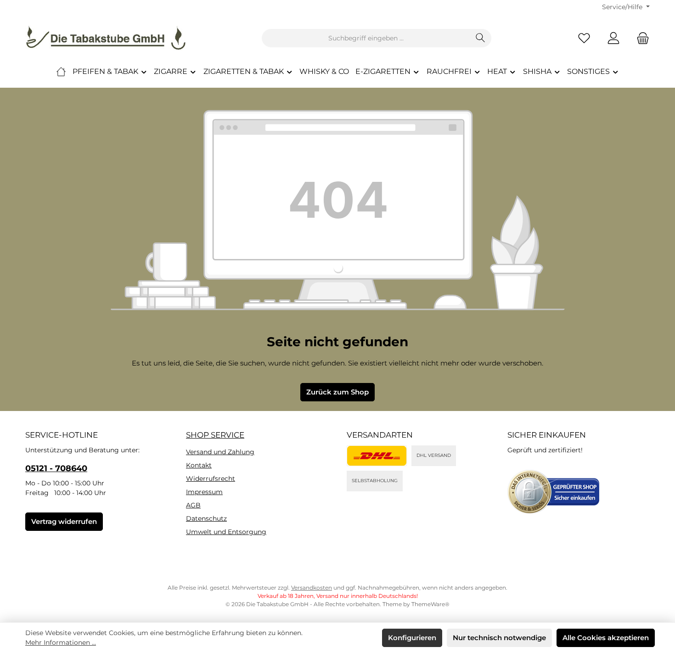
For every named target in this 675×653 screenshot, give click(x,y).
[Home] (61, 71)
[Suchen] (480, 38)
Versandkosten (311, 587)
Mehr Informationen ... (60, 642)
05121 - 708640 (56, 468)
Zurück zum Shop (337, 392)
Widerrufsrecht (210, 478)
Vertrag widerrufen (64, 521)
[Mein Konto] (613, 38)
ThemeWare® (430, 604)
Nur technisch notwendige (499, 637)
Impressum (204, 492)
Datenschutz (206, 518)
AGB (193, 505)
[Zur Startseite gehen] (105, 38)
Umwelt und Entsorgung (226, 532)
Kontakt (199, 465)
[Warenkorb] (640, 38)
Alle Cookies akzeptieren (605, 637)
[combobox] (366, 38)
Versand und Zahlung (220, 452)
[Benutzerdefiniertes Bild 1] (377, 455)
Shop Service (215, 434)
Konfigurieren (412, 637)
